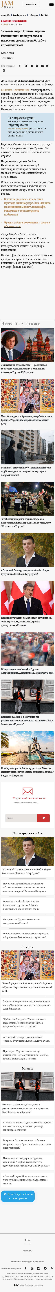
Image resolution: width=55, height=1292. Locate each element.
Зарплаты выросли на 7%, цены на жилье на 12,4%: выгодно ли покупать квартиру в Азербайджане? (26, 471)
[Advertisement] (27, 294)
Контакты (27, 1251)
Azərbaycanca (19, 15)
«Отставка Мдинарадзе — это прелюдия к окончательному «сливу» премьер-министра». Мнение (27, 1126)
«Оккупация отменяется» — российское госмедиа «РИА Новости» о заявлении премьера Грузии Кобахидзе (24, 369)
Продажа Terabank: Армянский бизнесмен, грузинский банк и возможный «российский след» (21, 905)
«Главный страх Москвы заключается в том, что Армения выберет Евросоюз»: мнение (25, 1180)
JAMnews (7, 53)
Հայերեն (5, 15)
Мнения (27, 1069)
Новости (27, 947)
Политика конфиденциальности (27, 1261)
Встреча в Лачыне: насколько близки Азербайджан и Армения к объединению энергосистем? (27, 1144)
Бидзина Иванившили (15, 90)
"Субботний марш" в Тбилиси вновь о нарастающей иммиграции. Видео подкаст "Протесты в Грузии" (26, 523)
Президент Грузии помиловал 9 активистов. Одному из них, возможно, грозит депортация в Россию (26, 621)
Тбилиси (7, 58)
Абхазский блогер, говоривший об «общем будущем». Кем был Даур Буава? (25, 572)
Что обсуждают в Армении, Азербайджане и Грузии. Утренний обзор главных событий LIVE (26, 420)
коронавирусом (18, 128)
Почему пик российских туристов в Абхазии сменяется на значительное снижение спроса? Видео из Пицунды (27, 772)
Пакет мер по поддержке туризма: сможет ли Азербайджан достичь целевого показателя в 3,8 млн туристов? (26, 1162)
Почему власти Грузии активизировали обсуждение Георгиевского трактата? (25, 935)
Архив (5, 24)
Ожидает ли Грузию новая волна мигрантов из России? (21, 921)
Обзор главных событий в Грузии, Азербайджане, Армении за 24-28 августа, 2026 (27, 671)
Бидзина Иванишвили (14, 21)
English (44, 15)
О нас (27, 1240)
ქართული (33, 15)
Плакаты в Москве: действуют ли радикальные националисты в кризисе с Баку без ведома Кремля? (27, 720)
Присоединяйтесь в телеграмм (19, 1196)
